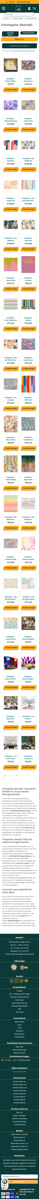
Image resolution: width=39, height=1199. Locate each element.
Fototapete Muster (28, 828)
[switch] (5, 1188)
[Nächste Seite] (34, 775)
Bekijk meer (19, 39)
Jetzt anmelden (19, 1182)
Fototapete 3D (23, 916)
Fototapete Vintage (22, 863)
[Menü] (3, 8)
